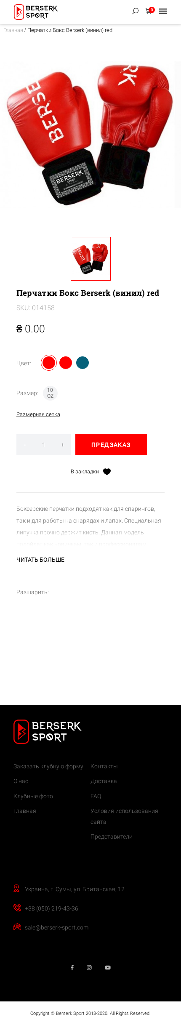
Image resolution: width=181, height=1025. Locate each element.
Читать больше (40, 559)
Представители (111, 836)
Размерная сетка (38, 414)
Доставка (103, 781)
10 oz (50, 393)
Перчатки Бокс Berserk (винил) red (69, 30)
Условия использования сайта (124, 816)
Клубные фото (33, 796)
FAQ (95, 796)
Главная (13, 30)
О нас (20, 781)
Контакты (104, 766)
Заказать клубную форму (48, 766)
